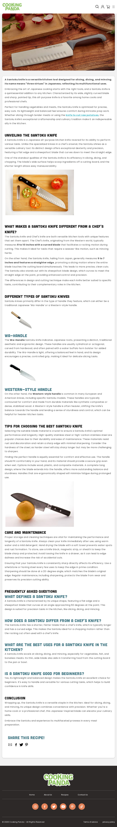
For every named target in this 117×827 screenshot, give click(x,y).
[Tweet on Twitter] (21, 744)
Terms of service (90, 822)
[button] (113, 7)
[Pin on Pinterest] (27, 744)
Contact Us (83, 795)
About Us (48, 795)
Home (32, 795)
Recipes (64, 795)
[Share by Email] (10, 745)
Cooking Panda (16, 822)
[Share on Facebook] (16, 744)
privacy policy (109, 822)
